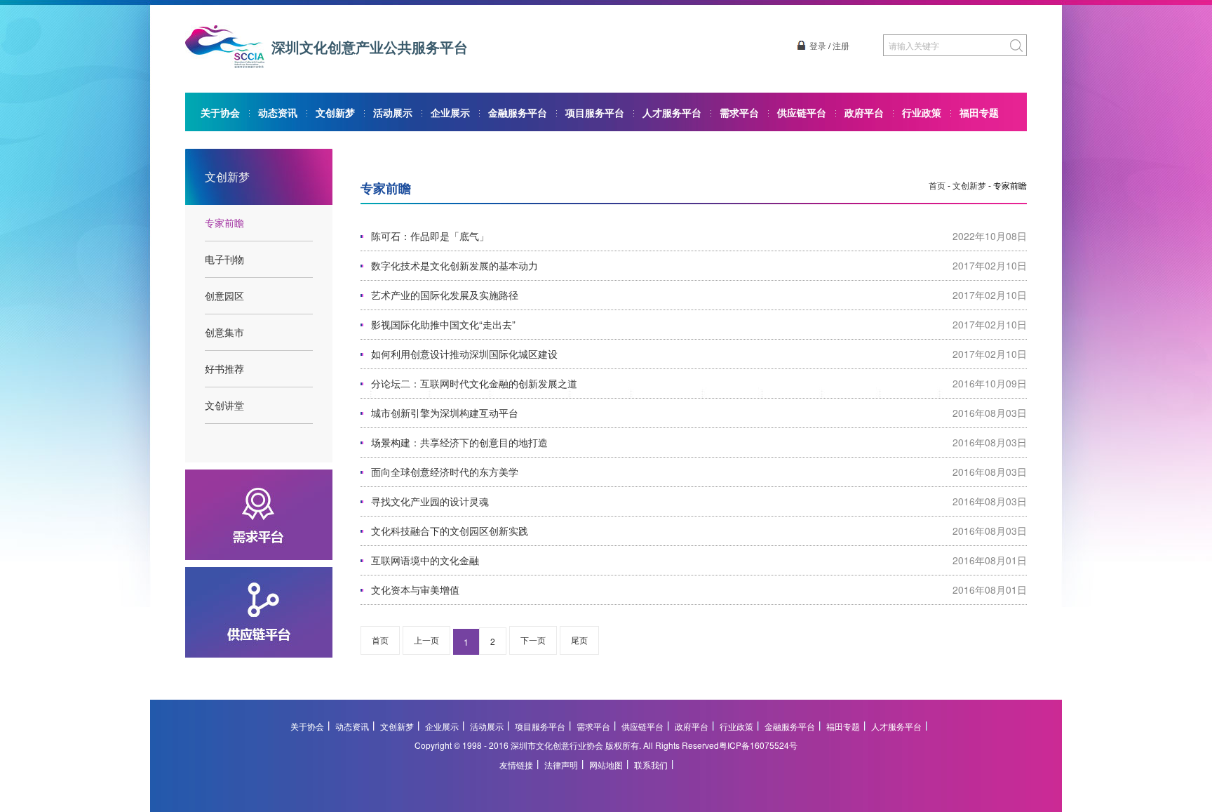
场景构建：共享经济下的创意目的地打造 (459, 442)
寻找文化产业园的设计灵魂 (430, 501)
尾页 (579, 640)
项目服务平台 (594, 112)
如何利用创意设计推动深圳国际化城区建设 (464, 354)
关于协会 (220, 112)
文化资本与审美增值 (415, 590)
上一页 (426, 640)
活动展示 (392, 112)
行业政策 (921, 112)
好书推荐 (224, 368)
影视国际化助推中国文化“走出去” (443, 324)
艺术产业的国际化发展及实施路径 (444, 295)
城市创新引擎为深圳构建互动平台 (444, 413)
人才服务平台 (671, 112)
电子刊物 (224, 259)
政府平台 (864, 112)
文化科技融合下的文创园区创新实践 (449, 531)
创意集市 (224, 332)
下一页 (533, 640)
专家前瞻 (224, 222)
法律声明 (561, 765)
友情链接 (516, 765)
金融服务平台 (517, 112)
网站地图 (606, 765)
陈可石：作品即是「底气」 (430, 236)
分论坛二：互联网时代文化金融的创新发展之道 (474, 383)
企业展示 (450, 112)
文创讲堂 (224, 405)
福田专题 (979, 112)
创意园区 (224, 295)
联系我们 (651, 765)
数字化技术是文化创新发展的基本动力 (454, 265)
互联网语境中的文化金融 (425, 560)
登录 (817, 45)
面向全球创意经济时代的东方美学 (444, 472)
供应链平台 (801, 112)
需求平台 (739, 112)
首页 (937, 185)
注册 (841, 45)
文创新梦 (335, 112)
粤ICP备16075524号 (758, 745)
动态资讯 (277, 112)
